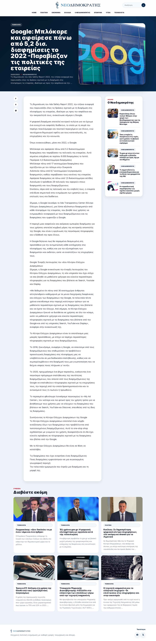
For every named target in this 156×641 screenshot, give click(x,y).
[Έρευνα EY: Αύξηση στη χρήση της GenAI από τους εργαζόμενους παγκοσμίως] (34, 567)
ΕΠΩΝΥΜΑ (98, 12)
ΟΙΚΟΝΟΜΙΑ (56, 12)
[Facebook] (137, 634)
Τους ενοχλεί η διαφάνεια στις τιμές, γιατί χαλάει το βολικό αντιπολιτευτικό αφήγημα (129, 139)
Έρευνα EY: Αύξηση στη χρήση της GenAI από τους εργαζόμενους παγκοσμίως (33, 590)
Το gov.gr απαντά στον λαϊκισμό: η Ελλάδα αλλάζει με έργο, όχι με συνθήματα (129, 156)
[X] (143, 634)
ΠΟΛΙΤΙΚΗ (44, 12)
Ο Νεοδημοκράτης (127, 110)
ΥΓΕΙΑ (108, 12)
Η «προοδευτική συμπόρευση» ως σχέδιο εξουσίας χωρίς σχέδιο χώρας (130, 190)
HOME (34, 12)
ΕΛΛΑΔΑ (67, 12)
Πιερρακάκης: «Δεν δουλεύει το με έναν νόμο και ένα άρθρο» (34, 530)
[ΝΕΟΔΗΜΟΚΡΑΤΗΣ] (78, 5)
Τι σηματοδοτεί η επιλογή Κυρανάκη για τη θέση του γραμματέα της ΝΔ (130, 173)
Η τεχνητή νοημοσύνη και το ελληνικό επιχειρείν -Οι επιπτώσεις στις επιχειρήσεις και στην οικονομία (121, 592)
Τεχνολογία (16, 25)
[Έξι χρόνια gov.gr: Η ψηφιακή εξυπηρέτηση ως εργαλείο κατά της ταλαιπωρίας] (78, 509)
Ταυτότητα (141, 629)
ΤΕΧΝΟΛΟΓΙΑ (119, 12)
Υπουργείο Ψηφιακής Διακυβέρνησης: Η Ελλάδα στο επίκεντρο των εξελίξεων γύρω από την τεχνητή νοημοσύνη (77, 592)
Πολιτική (108, 525)
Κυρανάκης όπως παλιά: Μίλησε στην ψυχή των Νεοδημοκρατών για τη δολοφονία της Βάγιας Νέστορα (130, 119)
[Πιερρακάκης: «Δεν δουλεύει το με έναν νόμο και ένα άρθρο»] (34, 509)
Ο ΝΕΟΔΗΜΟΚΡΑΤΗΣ (82, 12)
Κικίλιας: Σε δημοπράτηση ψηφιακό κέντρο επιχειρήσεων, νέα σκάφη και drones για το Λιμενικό (120, 533)
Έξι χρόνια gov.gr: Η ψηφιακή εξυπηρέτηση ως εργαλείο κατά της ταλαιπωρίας (76, 532)
